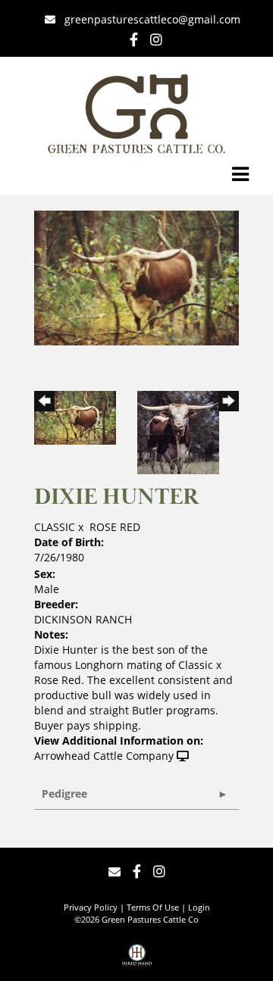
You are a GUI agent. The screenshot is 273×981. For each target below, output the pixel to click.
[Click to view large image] (136, 277)
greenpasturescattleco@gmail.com (152, 19)
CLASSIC (54, 527)
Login (199, 907)
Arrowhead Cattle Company (104, 755)
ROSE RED (114, 527)
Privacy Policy (91, 907)
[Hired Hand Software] (137, 960)
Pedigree (64, 793)
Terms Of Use (153, 907)
